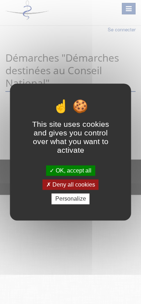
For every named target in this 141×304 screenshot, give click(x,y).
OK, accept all (72, 170)
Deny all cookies (73, 185)
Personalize (70, 199)
